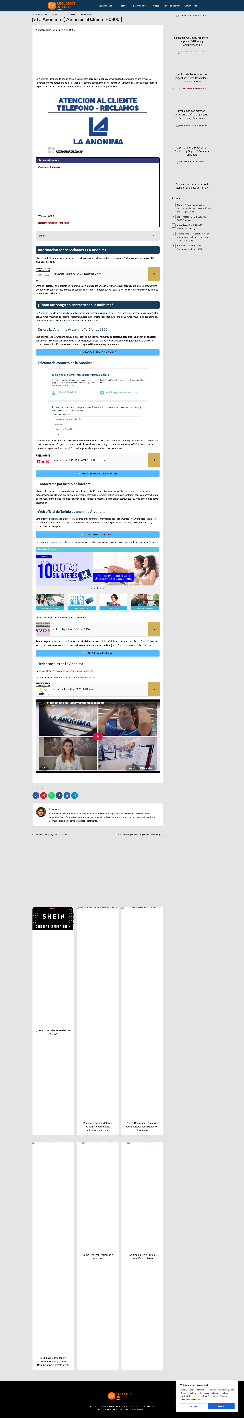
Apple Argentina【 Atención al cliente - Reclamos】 (191, 227)
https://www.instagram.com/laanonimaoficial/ (71, 677)
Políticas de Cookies (98, 1406)
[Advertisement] (98, 54)
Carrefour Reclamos (49, 167)
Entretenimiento (141, 5)
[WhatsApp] (51, 795)
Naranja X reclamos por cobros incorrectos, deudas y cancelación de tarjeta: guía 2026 (194, 208)
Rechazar (194, 1406)
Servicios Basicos (172, 5)
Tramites (124, 5)
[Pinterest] (43, 795)
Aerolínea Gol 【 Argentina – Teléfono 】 (52, 834)
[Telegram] (74, 795)
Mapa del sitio (136, 1406)
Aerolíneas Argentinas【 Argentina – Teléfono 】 (139, 834)
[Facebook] (35, 795)
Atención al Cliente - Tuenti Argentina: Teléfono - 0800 (189, 247)
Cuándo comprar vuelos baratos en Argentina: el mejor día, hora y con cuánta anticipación (193, 237)
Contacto (149, 1406)
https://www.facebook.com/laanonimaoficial (70, 670)
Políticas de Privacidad (118, 1406)
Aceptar (221, 1406)
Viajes (156, 5)
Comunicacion (190, 5)
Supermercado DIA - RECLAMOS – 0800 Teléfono (193, 218)
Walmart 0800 (46, 216)
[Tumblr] (59, 795)
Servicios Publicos (107, 5)
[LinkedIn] (67, 795)
